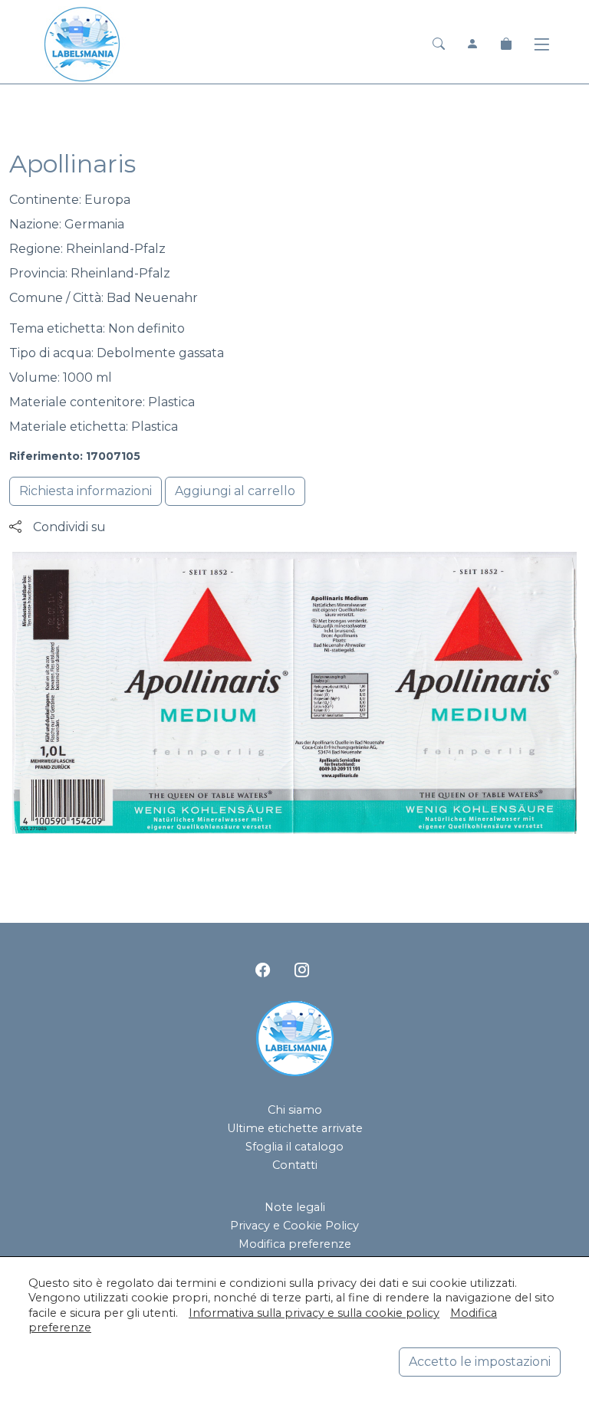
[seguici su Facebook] (262, 969)
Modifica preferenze (295, 1244)
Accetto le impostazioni (480, 1361)
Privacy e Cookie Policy (294, 1225)
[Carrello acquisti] (506, 44)
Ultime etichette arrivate (295, 1128)
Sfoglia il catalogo (294, 1147)
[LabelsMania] (82, 42)
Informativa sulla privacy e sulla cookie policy (314, 1313)
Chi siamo (295, 1110)
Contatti (295, 1165)
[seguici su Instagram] (301, 969)
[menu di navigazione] (541, 45)
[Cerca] (438, 44)
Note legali (295, 1207)
